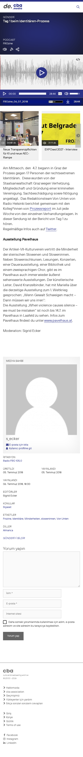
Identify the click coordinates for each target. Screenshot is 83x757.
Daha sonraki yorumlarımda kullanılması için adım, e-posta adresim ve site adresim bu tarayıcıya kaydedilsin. (39, 624)
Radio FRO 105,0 (12, 461)
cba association (14, 692)
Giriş (8, 713)
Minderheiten (32, 519)
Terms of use (13, 725)
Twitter (51, 229)
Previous (2, 136)
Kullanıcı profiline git (20, 448)
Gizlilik (9, 721)
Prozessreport (40, 209)
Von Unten (62, 519)
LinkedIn (10, 743)
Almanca (8, 530)
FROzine (8, 43)
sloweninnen (48, 519)
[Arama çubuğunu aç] (78, 7)
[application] (41, 94)
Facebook (11, 735)
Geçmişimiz (12, 695)
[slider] (32, 94)
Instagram (11, 739)
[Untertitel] (60, 94)
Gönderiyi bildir (14, 538)
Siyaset (7, 507)
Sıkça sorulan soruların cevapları (24, 703)
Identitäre (17, 519)
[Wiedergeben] (4, 94)
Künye (9, 717)
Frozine (7, 519)
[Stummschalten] (66, 94)
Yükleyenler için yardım (18, 699)
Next (78, 136)
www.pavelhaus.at (58, 320)
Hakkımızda (12, 688)
